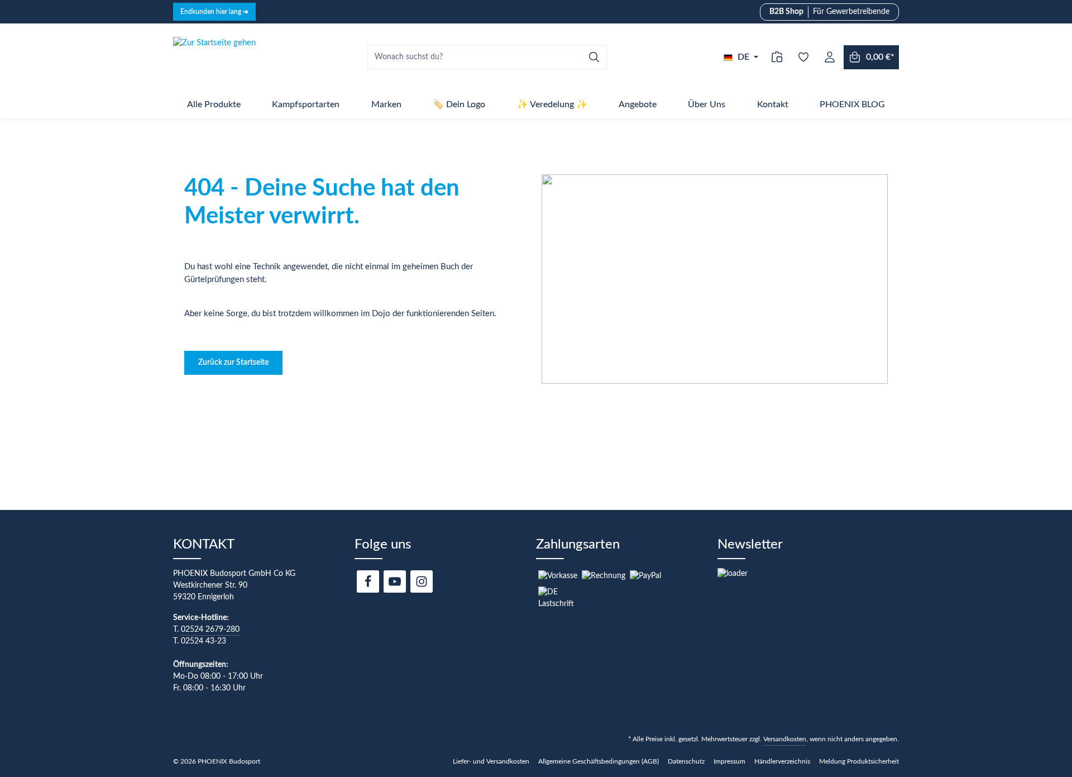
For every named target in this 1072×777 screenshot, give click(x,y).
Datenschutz (686, 761)
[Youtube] (395, 581)
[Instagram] (421, 581)
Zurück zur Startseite (233, 362)
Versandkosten (784, 739)
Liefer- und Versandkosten (491, 761)
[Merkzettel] (803, 57)
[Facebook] (368, 581)
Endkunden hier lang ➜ (214, 11)
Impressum (729, 761)
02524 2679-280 (210, 629)
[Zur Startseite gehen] (214, 57)
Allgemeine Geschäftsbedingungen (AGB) (598, 761)
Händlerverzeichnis (782, 761)
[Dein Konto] (829, 57)
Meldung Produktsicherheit (859, 761)
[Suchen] (594, 57)
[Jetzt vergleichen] (777, 57)
